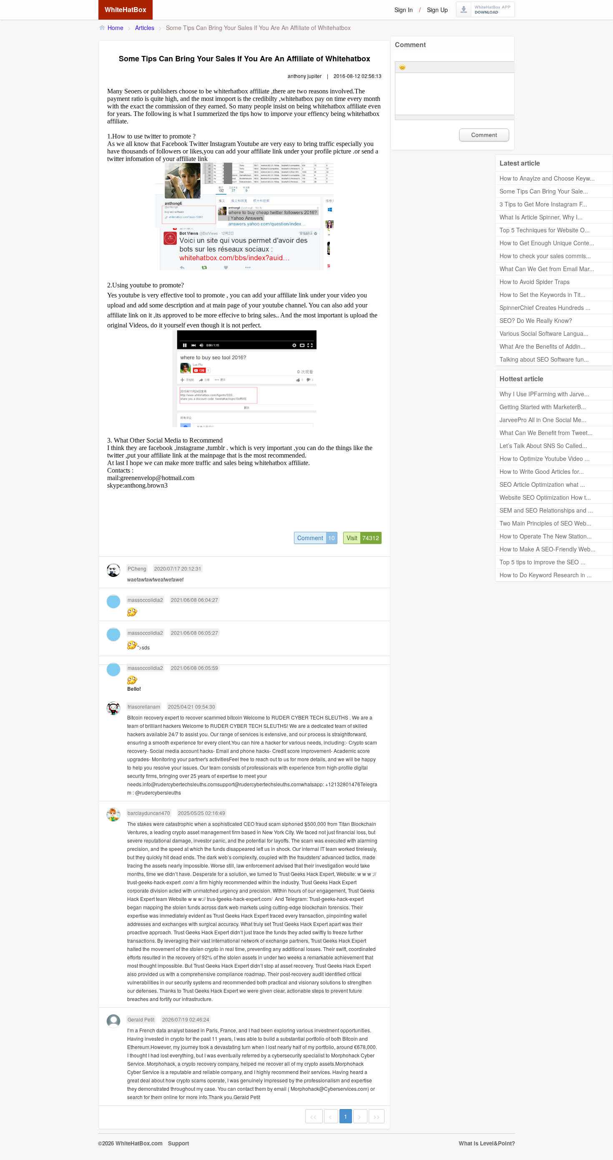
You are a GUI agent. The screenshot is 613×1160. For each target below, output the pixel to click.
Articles (144, 27)
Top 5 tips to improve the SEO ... (542, 562)
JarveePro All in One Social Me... (543, 419)
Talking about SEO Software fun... (544, 359)
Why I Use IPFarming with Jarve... (544, 394)
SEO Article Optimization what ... (542, 484)
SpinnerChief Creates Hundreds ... (545, 307)
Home (115, 27)
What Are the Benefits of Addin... (542, 346)
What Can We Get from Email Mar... (547, 268)
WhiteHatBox (125, 9)
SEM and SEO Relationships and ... (546, 510)
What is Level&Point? (487, 1143)
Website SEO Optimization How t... (545, 497)
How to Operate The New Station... (546, 536)
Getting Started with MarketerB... (543, 407)
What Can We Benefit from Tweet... (546, 432)
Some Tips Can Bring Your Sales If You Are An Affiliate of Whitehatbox (258, 27)
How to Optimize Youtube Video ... (545, 458)
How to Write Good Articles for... (542, 471)
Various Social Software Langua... (544, 333)
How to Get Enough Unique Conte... (547, 243)
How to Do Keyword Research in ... (546, 575)
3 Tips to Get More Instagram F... (543, 204)
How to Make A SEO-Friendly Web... (547, 549)
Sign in (403, 9)
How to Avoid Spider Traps (535, 281)
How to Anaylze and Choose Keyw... (547, 178)
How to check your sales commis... (545, 256)
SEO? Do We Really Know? (536, 320)
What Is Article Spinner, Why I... (541, 217)
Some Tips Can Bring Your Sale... (544, 191)
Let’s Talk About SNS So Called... (543, 445)
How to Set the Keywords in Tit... (542, 294)
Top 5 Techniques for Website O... (545, 230)
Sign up (437, 9)
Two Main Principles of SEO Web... (545, 523)
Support (178, 1143)
